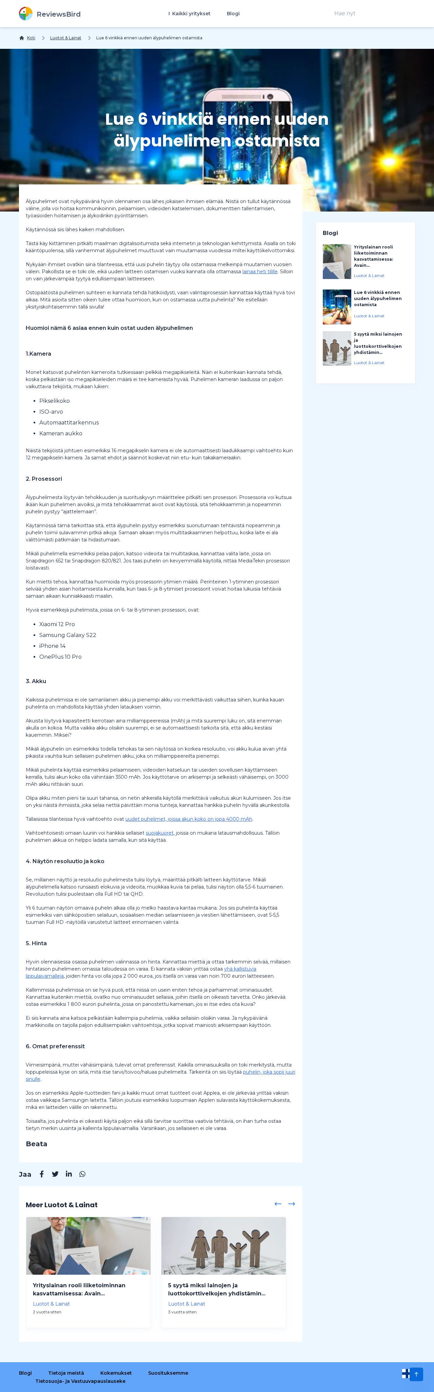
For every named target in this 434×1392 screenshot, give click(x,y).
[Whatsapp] (79, 1175)
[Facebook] (38, 1175)
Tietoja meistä (66, 1373)
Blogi (233, 14)
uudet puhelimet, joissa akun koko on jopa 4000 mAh (188, 819)
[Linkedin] (65, 1175)
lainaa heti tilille (260, 272)
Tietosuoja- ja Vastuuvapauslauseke (80, 1381)
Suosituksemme (168, 1373)
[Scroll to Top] (416, 1374)
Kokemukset (116, 1373)
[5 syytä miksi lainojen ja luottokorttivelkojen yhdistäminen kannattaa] (223, 1246)
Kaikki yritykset (191, 14)
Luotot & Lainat (65, 37)
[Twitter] (52, 1175)
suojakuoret (160, 833)
